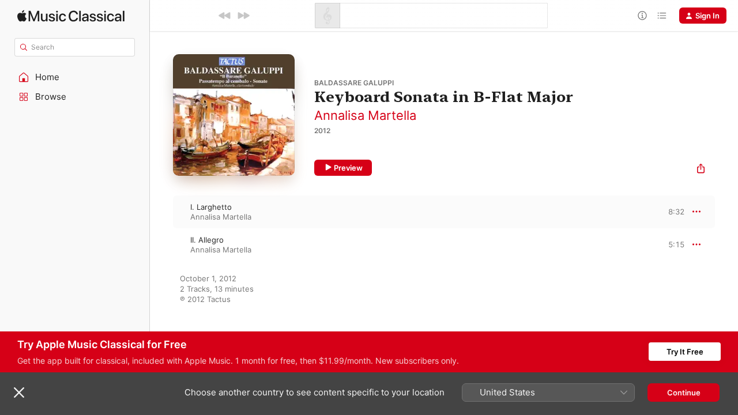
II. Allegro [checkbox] (207, 239)
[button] (75, 77)
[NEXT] (243, 15)
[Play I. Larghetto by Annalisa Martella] (161, 211)
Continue (684, 392)
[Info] (642, 15)
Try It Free (685, 351)
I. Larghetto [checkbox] (211, 207)
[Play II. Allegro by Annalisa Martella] (161, 244)
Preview (348, 167)
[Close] (19, 392)
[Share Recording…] (701, 169)
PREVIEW (671, 211)
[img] (71, 16)
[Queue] (662, 15)
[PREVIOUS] (225, 15)
